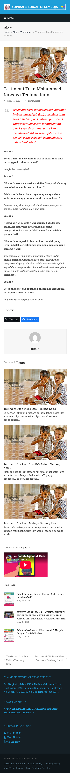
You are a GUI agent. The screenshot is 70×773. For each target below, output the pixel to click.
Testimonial (34, 100)
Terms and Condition (14, 763)
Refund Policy (35, 763)
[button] (9, 17)
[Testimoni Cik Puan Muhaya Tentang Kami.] (35, 501)
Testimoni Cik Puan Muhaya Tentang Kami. (31, 523)
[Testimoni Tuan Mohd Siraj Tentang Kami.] (35, 386)
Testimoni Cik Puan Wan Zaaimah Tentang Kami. (49, 658)
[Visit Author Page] (35, 337)
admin (35, 349)
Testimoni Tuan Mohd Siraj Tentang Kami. (30, 408)
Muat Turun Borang (13, 767)
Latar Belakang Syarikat (38, 767)
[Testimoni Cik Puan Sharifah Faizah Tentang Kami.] (35, 442)
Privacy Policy (52, 763)
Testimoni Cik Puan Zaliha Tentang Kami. (17, 660)
